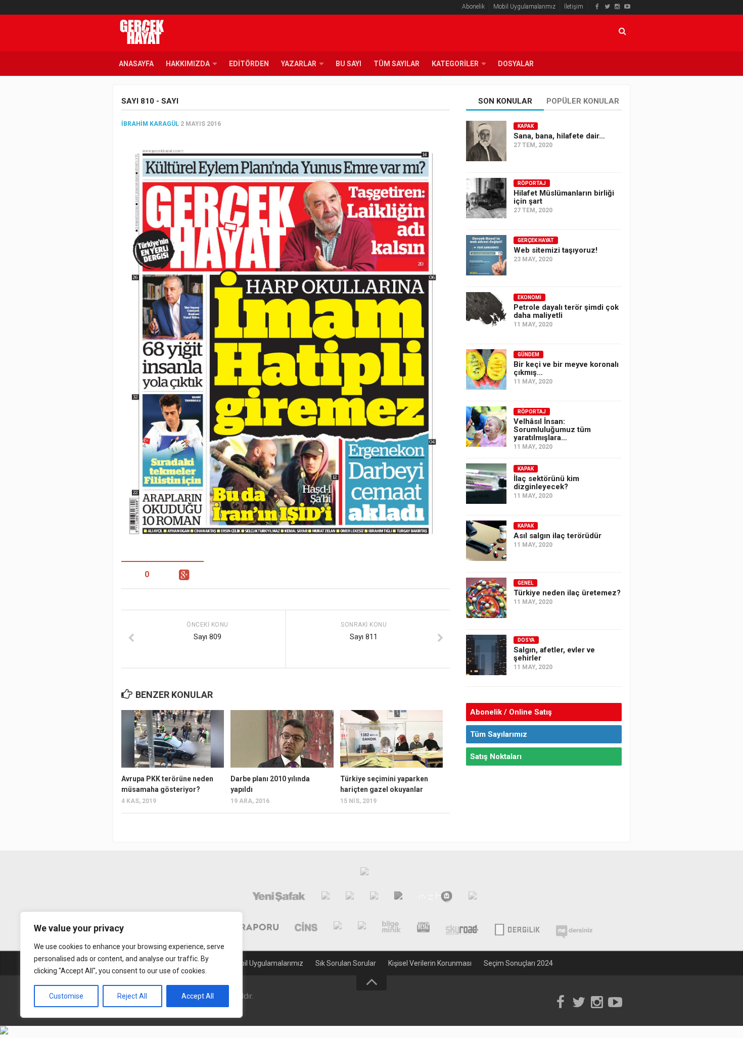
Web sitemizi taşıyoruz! (555, 250)
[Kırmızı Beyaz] (423, 928)
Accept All (197, 996)
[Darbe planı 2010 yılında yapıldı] (281, 739)
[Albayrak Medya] (364, 874)
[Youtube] (627, 7)
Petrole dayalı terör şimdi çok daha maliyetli (566, 311)
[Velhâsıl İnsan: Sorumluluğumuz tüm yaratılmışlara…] (486, 426)
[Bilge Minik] (391, 928)
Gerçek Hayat (536, 240)
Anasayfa (136, 64)
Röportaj (532, 183)
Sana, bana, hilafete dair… (559, 135)
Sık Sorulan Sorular (345, 963)
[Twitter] (607, 7)
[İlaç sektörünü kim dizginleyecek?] (486, 483)
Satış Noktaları (496, 756)
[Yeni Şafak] (278, 898)
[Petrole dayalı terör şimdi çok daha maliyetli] (486, 312)
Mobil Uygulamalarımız (524, 6)
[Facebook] (597, 7)
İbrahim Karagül (150, 123)
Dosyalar (516, 64)
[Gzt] (350, 898)
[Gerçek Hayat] (338, 928)
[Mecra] (398, 898)
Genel (525, 583)
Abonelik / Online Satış (511, 712)
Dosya (526, 640)
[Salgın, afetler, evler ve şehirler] (486, 655)
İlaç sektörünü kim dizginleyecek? (546, 482)
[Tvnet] (325, 898)
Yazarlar (298, 64)
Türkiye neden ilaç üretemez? (567, 592)
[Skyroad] (462, 928)
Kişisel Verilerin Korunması (430, 963)
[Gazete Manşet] (473, 898)
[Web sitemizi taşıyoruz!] (486, 255)
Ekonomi (529, 297)
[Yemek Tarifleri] (374, 898)
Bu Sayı (348, 64)
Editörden (249, 64)
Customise (66, 996)
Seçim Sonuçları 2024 (518, 963)
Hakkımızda (188, 64)
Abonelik (473, 6)
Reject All (132, 996)
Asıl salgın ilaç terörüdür (557, 535)
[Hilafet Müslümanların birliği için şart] (486, 198)
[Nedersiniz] (574, 928)
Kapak (526, 126)
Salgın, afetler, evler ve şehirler (554, 654)
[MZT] (435, 898)
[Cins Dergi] (306, 928)
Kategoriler (455, 64)
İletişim (573, 6)
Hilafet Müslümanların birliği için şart (564, 197)
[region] (131, 965)
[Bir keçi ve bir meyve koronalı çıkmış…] (486, 369)
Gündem (528, 354)
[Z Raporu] (252, 928)
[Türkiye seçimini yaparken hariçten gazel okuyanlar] (391, 739)
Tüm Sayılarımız (498, 734)
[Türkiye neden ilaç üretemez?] (486, 598)
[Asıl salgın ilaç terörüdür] (486, 541)
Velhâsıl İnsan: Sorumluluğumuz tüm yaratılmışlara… (552, 429)
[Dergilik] (517, 928)
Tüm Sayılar (397, 64)
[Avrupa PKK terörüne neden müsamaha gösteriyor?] (172, 739)
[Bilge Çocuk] (362, 928)
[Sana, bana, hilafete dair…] (486, 141)
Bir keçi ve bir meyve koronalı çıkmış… (566, 368)
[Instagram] (617, 7)
